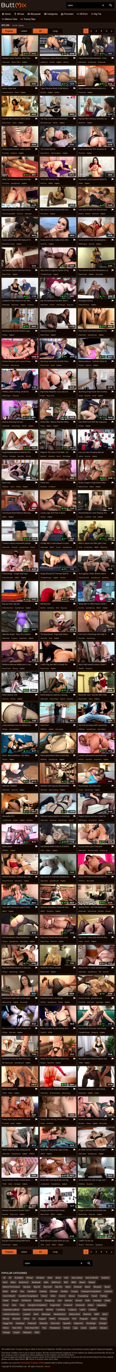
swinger (28, 214)
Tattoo (6, 1328)
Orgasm (42, 1319)
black (63, 699)
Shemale (43, 1323)
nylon (25, 62)
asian (57, 92)
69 (10, 1278)
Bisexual (77, 1287)
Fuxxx (42, 396)
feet (17, 92)
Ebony (71, 1296)
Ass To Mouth (92, 1278)
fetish (88, 214)
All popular (34, 13)
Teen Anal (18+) (32, 1328)
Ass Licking (77, 1278)
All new (19, 13)
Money (6, 1319)
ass (51, 638)
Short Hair (55, 1323)
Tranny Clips (27, 19)
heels (52, 62)
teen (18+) (16, 62)
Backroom (23, 1282)
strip (10, 1184)
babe (19, 487)
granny (70, 699)
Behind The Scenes (11, 1287)
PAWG (32, 1154)
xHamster (6, 62)
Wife (37, 1332)
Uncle (83, 1328)
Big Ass (26, 1287)
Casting (43, 1291)
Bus (22, 1291)
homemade (93, 850)
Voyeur (16, 1332)
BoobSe (43, 487)
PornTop (5, 183)
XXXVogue (83, 244)
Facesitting (83, 1296)
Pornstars (67, 13)
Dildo (53, 1296)
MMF (97, 1314)
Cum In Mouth (9, 1296)
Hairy (22, 1305)
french (20, 214)
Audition (105, 1278)
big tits (87, 396)
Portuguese (64, 1319)
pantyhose (16, 183)
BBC (66, 1282)
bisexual (102, 62)
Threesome (55, 1328)
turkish (15, 547)
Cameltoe (32, 1291)
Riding (103, 1319)
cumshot (93, 820)
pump (91, 244)
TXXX (81, 1063)
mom (52, 305)
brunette (99, 274)
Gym (14, 1305)
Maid (36, 1314)
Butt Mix (14, 5)
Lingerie (26, 1314)
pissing (53, 820)
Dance (44, 1296)
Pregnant (84, 1319)
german (15, 305)
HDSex (5, 456)
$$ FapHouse (45, 123)
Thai (44, 1328)
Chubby (64, 1291)
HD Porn (82, 13)
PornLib (82, 153)
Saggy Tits (7, 1323)
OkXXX (81, 669)
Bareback (36, 1282)
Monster (16, 1319)
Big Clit (37, 1287)
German (68, 1300)
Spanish (66, 1323)
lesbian (52, 456)
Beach (82, 1282)
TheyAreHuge (46, 274)
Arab (50, 1278)
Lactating (61, 1310)
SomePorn (44, 153)
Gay (59, 1300)
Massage (46, 1314)
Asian (58, 1278)
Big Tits (96, 13)
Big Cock (48, 1287)
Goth (87, 1300)
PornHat (5, 153)
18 (4, 1278)
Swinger (102, 1323)
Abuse (47, 1366)
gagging (99, 1245)
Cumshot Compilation (28, 1296)
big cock (50, 396)
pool (59, 456)
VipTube (43, 638)
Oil (34, 1319)
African (29, 1278)
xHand (81, 214)
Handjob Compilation (37, 1305)
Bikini (68, 1287)
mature (14, 153)
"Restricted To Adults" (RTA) (32, 1363)
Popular (9, 31)
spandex (23, 638)
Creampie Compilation (91, 1291)
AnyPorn (82, 123)
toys (91, 699)
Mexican (87, 1314)
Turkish (66, 1328)
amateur (51, 608)
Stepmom (78, 1323)
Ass (66, 1278)
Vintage (6, 1332)
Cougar (74, 1291)
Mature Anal (74, 1314)
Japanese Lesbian (11, 1310)
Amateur (40, 1278)
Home (6, 13)
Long (55, 31)
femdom (89, 1245)
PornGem (44, 214)
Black (87, 1287)
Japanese (101, 1305)
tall (95, 517)
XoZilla (43, 92)
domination (56, 153)
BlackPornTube (8, 244)
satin (97, 1093)
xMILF (4, 517)
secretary (101, 729)
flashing (104, 547)
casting (31, 305)
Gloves (79, 1300)
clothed (52, 487)
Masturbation (60, 1314)
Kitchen (49, 1310)
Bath (46, 1282)
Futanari (37, 1300)
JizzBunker (6, 820)
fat (58, 608)
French (15, 1300)
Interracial (80, 1305)
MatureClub (83, 487)
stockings (61, 305)
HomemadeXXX (8, 214)
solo (15, 123)
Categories (51, 13)
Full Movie (26, 1300)
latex (92, 487)
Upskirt (93, 1328)
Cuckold (108, 1291)
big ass (70, 305)
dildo (56, 123)
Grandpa (97, 1300)
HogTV (81, 1245)
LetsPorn (44, 62)
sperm (88, 365)
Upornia (5, 699)
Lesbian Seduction (11, 1314)
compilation (14, 729)
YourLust (82, 92)
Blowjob (97, 1287)
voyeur (15, 638)
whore (66, 62)
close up (104, 850)
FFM (50, 1032)
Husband (68, 1305)
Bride (5, 1291)
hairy (89, 1123)
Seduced (32, 1323)
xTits (80, 547)
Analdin (43, 456)
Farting (104, 1296)
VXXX (81, 183)
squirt (71, 820)
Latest (24, 31)
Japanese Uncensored (33, 1310)
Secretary (20, 1323)
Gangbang (49, 1300)
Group (5, 1305)
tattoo (49, 426)
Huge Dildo (55, 1305)
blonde (96, 214)
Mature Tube (9, 19)
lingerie (89, 669)
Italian (90, 1305)
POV (74, 1319)
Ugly (75, 1328)
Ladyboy (72, 1310)
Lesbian (92, 1310)
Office (26, 1319)
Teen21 (43, 1032)
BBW (51, 183)
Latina (82, 1310)
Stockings (91, 1323)
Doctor (62, 1296)
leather (30, 820)
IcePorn (43, 244)
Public (94, 1319)
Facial (94, 1296)
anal (53, 365)
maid (33, 547)
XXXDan (5, 487)
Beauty (92, 1282)
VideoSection (7, 92)
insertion (98, 760)
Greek (107, 1300)
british (63, 578)
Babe (13, 1282)
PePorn (43, 183)
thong (15, 669)
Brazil (107, 1287)
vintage (13, 456)
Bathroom (56, 1282)
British (14, 1291)
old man (90, 1002)
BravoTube (6, 123)
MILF (52, 547)
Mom (105, 1314)
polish (106, 972)
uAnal (81, 456)
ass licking (54, 790)
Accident (19, 1278)
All (40, 31)
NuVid (42, 608)
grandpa (100, 1002)
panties (21, 456)
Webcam (27, 1332)
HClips (4, 335)
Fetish (5, 1300)
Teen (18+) (16, 1328)
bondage (67, 456)
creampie (92, 62)
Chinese (53, 1291)
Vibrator (103, 1328)
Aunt (5, 1282)
